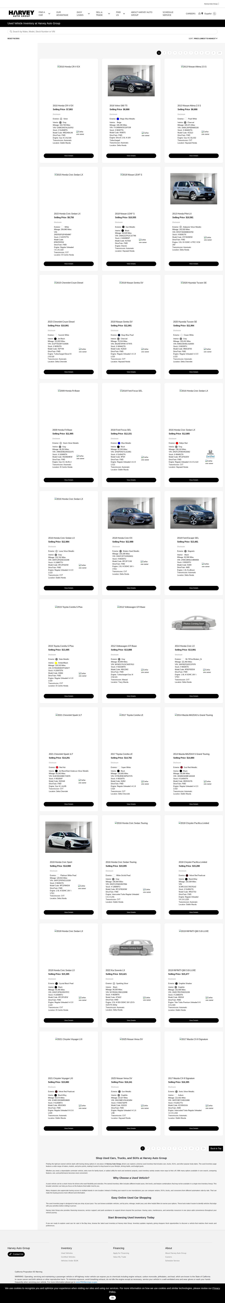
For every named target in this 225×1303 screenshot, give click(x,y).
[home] (200, 13)
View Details (68, 156)
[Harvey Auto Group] (22, 13)
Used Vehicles (67, 1253)
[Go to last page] (220, 53)
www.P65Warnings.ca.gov (86, 1282)
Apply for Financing (121, 1253)
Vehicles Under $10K (69, 1261)
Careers (168, 1257)
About (168, 1248)
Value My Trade (119, 1257)
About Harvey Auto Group (175, 1253)
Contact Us (17, 1254)
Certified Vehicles (68, 1257)
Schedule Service (172, 1261)
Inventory (66, 1248)
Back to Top (216, 1148)
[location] (202, 13)
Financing (118, 1248)
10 (207, 53)
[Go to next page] (213, 53)
